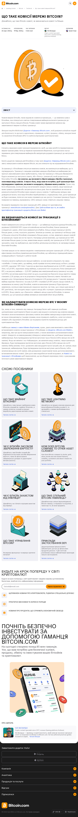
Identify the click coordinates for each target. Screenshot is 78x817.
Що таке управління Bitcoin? (16, 542)
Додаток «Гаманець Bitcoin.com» (57, 161)
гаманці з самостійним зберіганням (25, 327)
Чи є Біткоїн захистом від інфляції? (18, 496)
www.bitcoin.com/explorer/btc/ (23, 207)
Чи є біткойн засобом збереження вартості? (18, 447)
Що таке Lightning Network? (53, 400)
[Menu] (74, 3)
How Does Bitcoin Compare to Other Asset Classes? (57, 448)
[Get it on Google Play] (39, 754)
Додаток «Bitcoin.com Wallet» (60, 330)
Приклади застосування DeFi (54, 542)
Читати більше (34, 737)
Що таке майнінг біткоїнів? (14, 400)
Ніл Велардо (21, 728)
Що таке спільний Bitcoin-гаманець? (53, 496)
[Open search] (70, 3)
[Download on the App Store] (39, 760)
